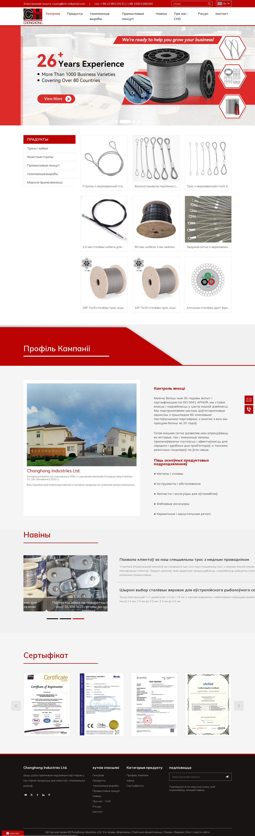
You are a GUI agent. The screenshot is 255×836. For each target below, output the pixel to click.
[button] (116, 121)
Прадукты (75, 14)
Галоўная (53, 14)
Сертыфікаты (135, 785)
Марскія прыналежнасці (45, 182)
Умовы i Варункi (174, 832)
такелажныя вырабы (99, 16)
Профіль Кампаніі (137, 775)
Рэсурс (203, 14)
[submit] (227, 777)
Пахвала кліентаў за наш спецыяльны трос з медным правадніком (184, 559)
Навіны (161, 14)
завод (130, 780)
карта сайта (202, 832)
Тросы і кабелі (37, 148)
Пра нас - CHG (181, 16)
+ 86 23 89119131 (112, 3)
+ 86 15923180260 (140, 3)
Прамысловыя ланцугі (133, 16)
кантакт (221, 14)
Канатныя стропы (40, 157)
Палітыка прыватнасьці (147, 832)
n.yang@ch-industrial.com (68, 3)
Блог (189, 832)
